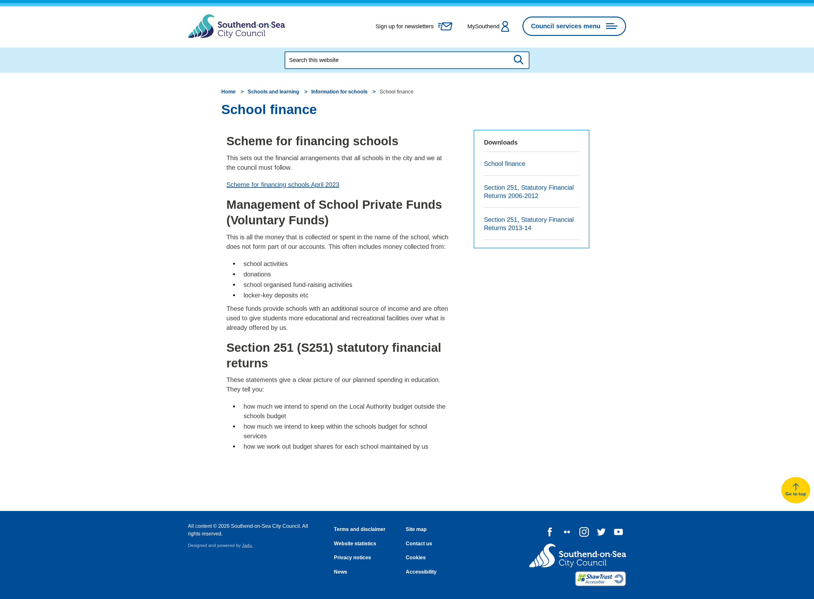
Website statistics (355, 543)
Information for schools (339, 91)
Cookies (416, 557)
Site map (416, 529)
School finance (504, 163)
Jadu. (247, 545)
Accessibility (421, 572)
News (340, 572)
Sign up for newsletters (405, 26)
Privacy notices (352, 557)
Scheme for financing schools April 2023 (282, 184)
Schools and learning (273, 91)
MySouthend (483, 26)
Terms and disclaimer (359, 529)
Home (228, 91)
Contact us (419, 543)
